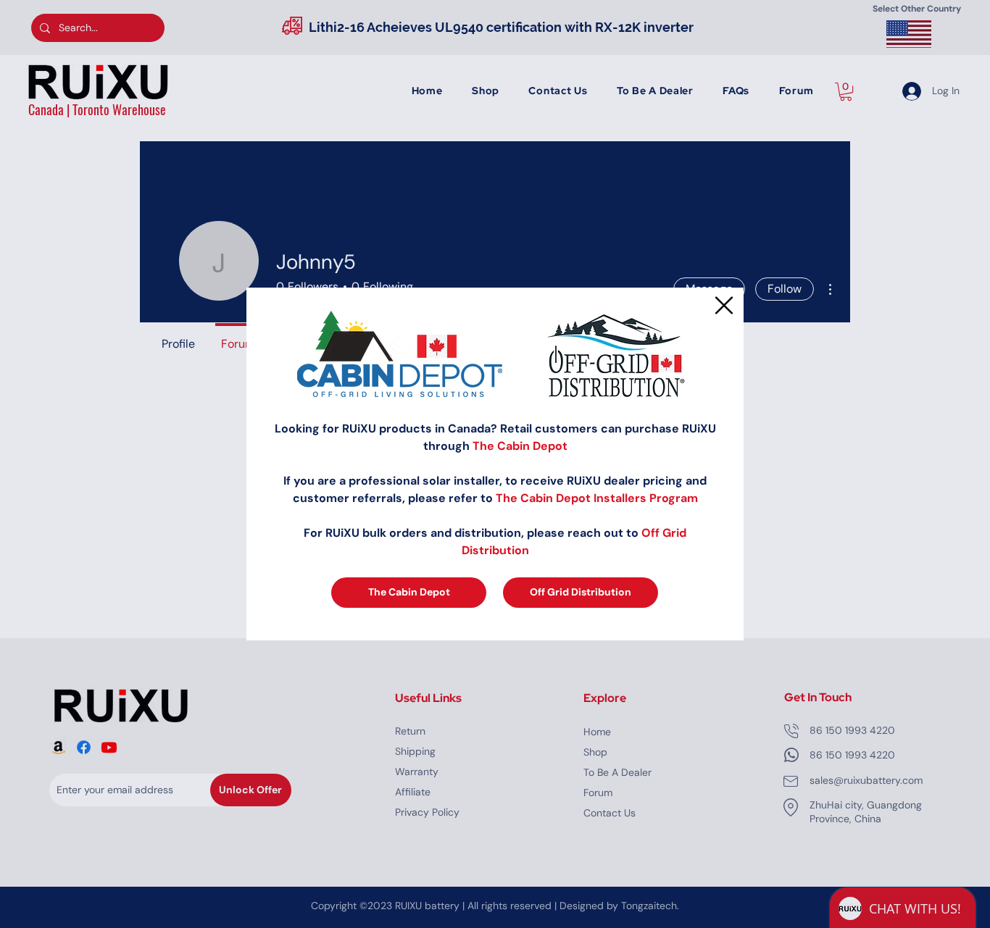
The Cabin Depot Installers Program (597, 498)
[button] (724, 305)
